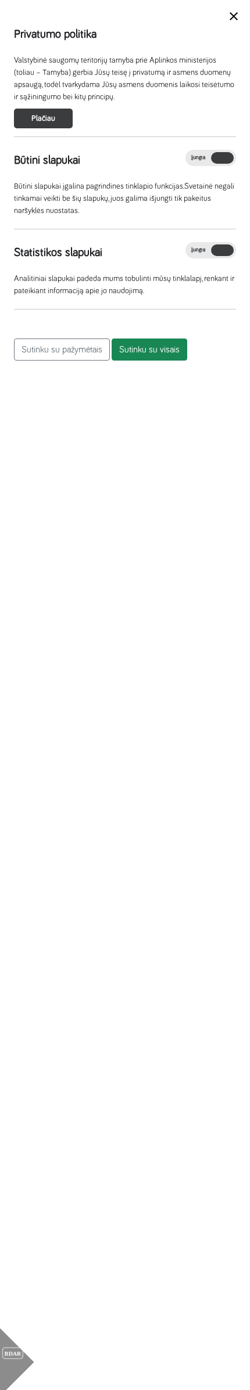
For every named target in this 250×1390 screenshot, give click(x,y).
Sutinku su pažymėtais (62, 349)
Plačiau (43, 118)
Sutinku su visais (149, 349)
